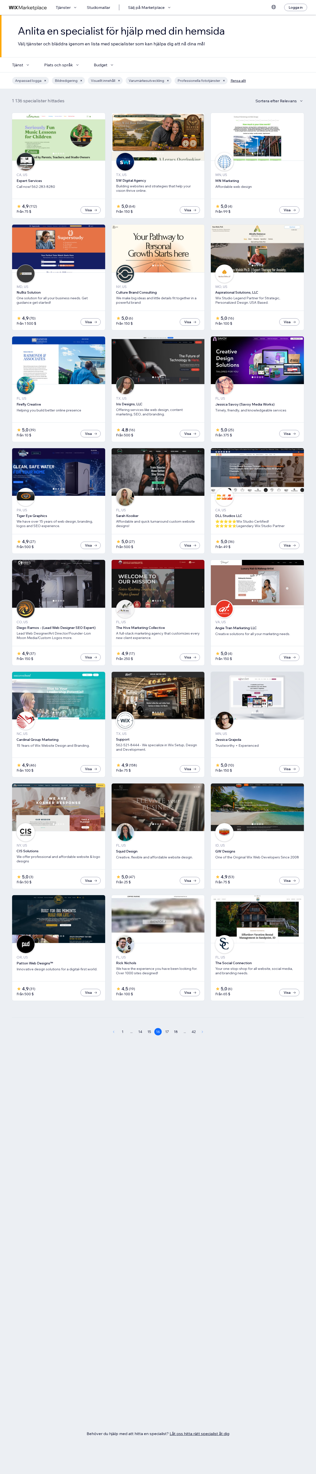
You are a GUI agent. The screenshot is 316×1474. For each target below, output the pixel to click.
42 (194, 1032)
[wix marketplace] (28, 7)
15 (149, 1032)
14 (140, 1032)
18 (176, 1032)
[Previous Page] (113, 1031)
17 (167, 1032)
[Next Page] (202, 1031)
